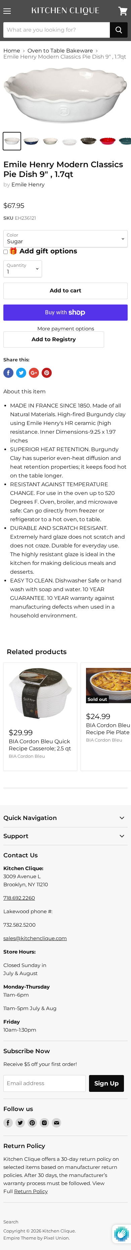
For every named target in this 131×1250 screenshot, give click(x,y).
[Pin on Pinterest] (47, 373)
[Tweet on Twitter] (21, 373)
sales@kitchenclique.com (35, 938)
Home (11, 51)
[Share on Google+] (34, 373)
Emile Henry (28, 184)
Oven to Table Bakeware (60, 51)
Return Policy (31, 1191)
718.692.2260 (19, 898)
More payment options (65, 328)
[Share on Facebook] (8, 373)
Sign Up (106, 1083)
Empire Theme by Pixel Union (36, 1238)
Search (10, 1221)
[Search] (119, 30)
